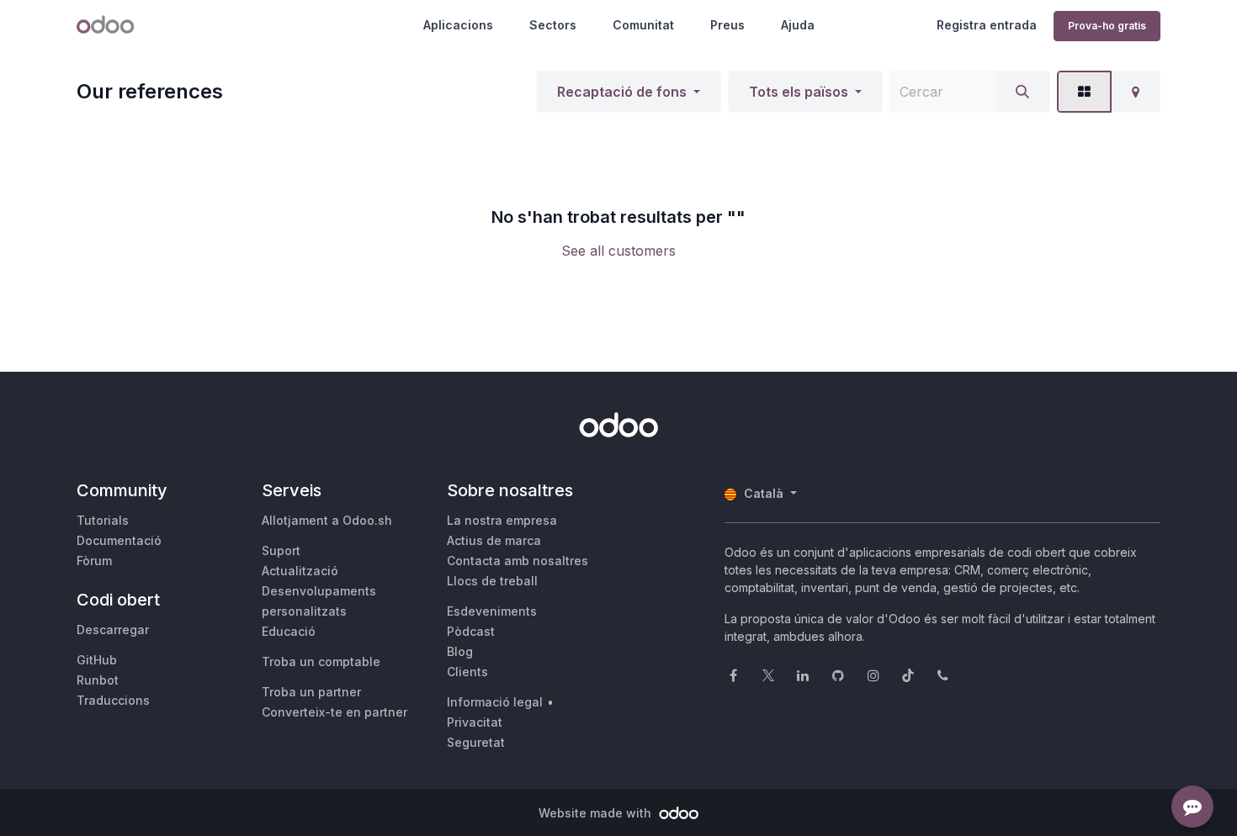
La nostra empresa (502, 520)
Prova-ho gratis (1107, 25)
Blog (460, 651)
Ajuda (798, 25)
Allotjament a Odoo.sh (327, 520)
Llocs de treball (492, 581)
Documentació (119, 540)
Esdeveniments (492, 611)
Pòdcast (471, 631)
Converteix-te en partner (334, 712)
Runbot (98, 680)
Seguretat (476, 742)
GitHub (97, 660)
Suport (281, 550)
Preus (727, 25)
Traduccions (113, 700)
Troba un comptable (321, 661)
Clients (467, 671)
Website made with (597, 813)
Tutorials (103, 520)
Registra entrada (987, 25)
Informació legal (495, 702)
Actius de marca (494, 540)
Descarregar (113, 629)
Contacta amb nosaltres (517, 560)
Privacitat (474, 722)
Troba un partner (311, 692)
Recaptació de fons (622, 91)
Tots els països (798, 91)
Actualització (300, 571)
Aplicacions (458, 25)
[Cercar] (1022, 92)
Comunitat (643, 25)
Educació (289, 631)
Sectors (552, 25)
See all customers (618, 250)
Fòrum (94, 560)
